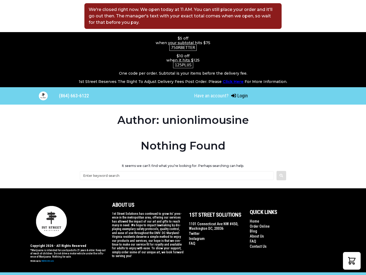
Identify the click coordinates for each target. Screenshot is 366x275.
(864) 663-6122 (74, 95)
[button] (352, 261)
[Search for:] (177, 175)
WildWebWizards (47, 261)
